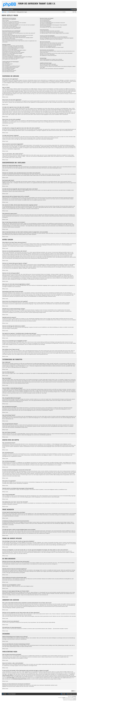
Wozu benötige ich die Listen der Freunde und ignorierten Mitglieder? (53, 36)
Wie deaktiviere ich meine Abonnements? (48, 55)
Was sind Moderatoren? (45, 20)
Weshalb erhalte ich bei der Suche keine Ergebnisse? (50, 44)
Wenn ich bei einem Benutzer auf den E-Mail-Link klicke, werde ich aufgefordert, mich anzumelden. (19, 41)
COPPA (73, 108)
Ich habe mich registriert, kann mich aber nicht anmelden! (14, 22)
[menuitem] (11, 9)
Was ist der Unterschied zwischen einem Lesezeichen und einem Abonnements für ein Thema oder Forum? (57, 52)
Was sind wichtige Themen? (8, 69)
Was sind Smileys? (6, 65)
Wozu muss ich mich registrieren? (9, 19)
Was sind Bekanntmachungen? (8, 68)
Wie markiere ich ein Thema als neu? (9, 59)
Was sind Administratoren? (45, 19)
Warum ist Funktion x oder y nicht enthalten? (49, 65)
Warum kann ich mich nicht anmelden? (10, 23)
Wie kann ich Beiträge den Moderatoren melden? (12, 55)
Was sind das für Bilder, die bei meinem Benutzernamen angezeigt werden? (17, 37)
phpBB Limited (26, 200)
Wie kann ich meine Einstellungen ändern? (11, 32)
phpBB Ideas (63, 664)
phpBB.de (36, 200)
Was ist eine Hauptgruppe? (45, 26)
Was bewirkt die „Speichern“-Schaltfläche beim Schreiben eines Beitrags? (17, 56)
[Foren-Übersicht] (9, 4)
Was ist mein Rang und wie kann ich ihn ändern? (12, 39)
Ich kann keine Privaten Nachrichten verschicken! (50, 30)
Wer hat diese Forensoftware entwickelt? (48, 64)
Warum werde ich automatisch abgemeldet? (11, 27)
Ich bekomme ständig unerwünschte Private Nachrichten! (51, 32)
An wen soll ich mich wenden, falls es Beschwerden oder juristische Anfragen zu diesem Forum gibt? (58, 67)
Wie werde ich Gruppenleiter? (46, 23)
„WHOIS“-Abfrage (28, 673)
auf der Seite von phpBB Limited (59, 657)
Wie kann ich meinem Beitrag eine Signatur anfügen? (13, 47)
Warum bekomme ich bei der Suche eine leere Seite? (50, 45)
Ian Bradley (74, 696)
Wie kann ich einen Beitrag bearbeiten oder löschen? (13, 46)
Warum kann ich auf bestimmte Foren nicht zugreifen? (13, 52)
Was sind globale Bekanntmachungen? (10, 67)
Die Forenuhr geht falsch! (7, 34)
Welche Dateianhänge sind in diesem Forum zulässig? (51, 59)
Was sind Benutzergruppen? (45, 21)
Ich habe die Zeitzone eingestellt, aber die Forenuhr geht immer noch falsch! (17, 35)
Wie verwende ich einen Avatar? (8, 38)
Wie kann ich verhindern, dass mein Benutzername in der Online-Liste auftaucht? (18, 33)
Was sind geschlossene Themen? (9, 70)
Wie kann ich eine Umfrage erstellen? (9, 49)
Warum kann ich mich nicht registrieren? (10, 21)
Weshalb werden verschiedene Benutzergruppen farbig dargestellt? (53, 24)
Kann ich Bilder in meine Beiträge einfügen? (11, 66)
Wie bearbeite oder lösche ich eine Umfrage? (11, 51)
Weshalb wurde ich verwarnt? (8, 54)
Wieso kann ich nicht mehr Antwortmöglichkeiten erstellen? (14, 50)
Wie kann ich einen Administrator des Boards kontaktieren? (52, 68)
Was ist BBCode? (5, 62)
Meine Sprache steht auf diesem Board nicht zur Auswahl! (14, 36)
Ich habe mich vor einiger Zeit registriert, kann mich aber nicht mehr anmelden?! (18, 24)
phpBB (63, 697)
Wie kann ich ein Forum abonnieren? (47, 54)
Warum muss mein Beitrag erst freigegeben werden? (13, 57)
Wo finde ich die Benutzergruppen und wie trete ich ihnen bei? (52, 22)
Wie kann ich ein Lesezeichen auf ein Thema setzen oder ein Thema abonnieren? (56, 53)
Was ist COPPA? (5, 20)
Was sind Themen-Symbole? (8, 71)
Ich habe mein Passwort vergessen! (9, 26)
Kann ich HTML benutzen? (7, 63)
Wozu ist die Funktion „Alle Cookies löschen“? (11, 28)
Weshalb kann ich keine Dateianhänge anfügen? (12, 53)
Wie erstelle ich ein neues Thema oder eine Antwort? (12, 45)
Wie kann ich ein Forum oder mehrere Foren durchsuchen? (52, 42)
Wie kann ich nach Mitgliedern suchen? (48, 46)
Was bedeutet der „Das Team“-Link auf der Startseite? (51, 27)
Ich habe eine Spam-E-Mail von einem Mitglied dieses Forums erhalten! (54, 33)
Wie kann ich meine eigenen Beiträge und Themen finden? (52, 47)
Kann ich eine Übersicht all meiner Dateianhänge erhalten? (52, 60)
